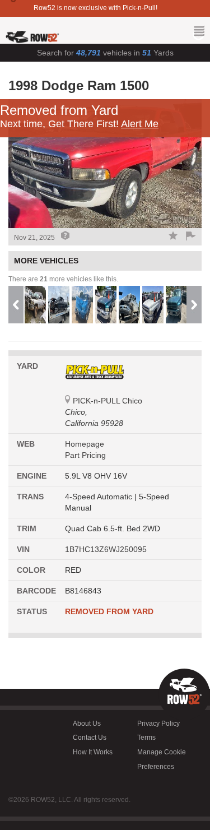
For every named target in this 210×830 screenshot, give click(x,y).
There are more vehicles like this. (63, 279)
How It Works (93, 752)
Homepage (84, 443)
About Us (87, 723)
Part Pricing (85, 455)
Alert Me (139, 123)
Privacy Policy (158, 723)
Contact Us (89, 737)
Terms (146, 737)
